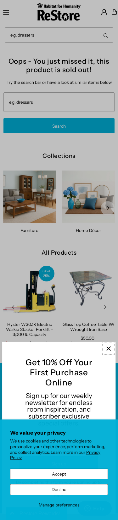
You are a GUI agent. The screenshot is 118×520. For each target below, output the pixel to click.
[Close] (108, 348)
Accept (59, 474)
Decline (59, 489)
